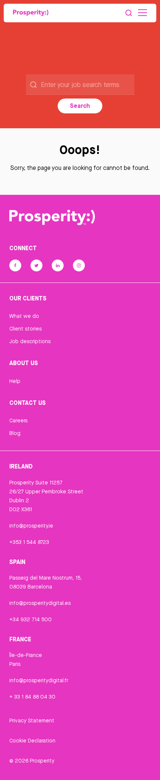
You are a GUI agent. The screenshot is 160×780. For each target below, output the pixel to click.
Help (14, 381)
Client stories (25, 328)
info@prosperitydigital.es (40, 603)
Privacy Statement (31, 720)
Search (80, 105)
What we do (24, 316)
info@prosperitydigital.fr (38, 680)
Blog (14, 433)
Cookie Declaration (32, 740)
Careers (18, 420)
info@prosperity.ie (31, 525)
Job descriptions (30, 341)
